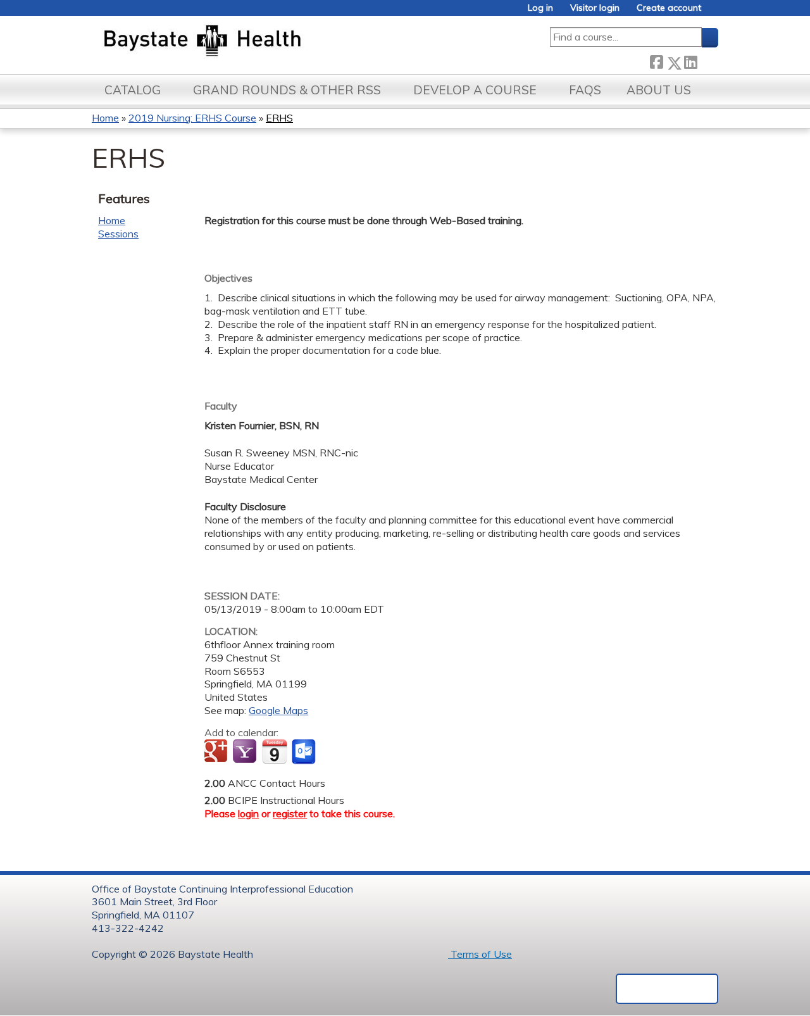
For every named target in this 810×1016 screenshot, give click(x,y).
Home (105, 117)
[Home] (262, 42)
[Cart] (714, 12)
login (248, 813)
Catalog (132, 89)
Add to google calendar (217, 752)
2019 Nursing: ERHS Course (192, 117)
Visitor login (595, 8)
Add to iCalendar (274, 751)
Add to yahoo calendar (246, 752)
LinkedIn (690, 60)
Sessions (118, 233)
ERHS (279, 117)
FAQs (585, 89)
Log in (540, 8)
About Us (658, 89)
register (290, 813)
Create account (669, 8)
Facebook (656, 60)
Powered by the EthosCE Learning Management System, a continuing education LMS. (667, 989)
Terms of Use (480, 954)
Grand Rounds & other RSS (287, 89)
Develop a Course (475, 89)
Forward (707, 60)
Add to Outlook (305, 752)
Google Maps (278, 710)
